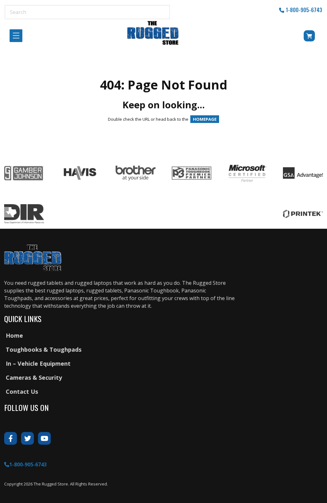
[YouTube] (44, 438)
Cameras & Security (34, 377)
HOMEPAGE (205, 119)
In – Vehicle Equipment (38, 363)
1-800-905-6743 (304, 10)
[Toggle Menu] (18, 36)
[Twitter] (27, 438)
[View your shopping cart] (300, 37)
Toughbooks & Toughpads (43, 349)
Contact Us (22, 391)
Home (14, 335)
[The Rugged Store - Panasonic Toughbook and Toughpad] (153, 33)
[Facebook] (10, 438)
